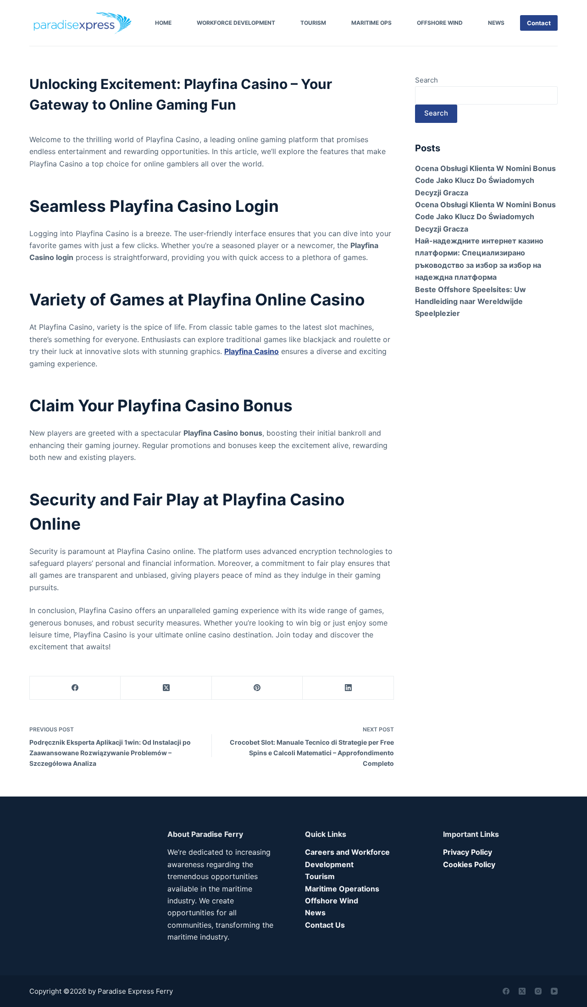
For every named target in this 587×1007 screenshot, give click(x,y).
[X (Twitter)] (166, 688)
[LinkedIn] (348, 688)
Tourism (313, 22)
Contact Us (325, 925)
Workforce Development (236, 22)
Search (426, 80)
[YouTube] (554, 991)
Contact (539, 23)
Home (163, 22)
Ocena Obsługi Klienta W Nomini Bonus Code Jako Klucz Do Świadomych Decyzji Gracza (485, 180)
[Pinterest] (257, 688)
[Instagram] (538, 991)
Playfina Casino (251, 351)
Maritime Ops (371, 22)
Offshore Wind (440, 22)
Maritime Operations (342, 888)
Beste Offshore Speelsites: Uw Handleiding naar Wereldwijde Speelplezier (470, 301)
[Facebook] (75, 688)
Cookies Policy (469, 864)
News (496, 22)
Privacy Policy (467, 852)
